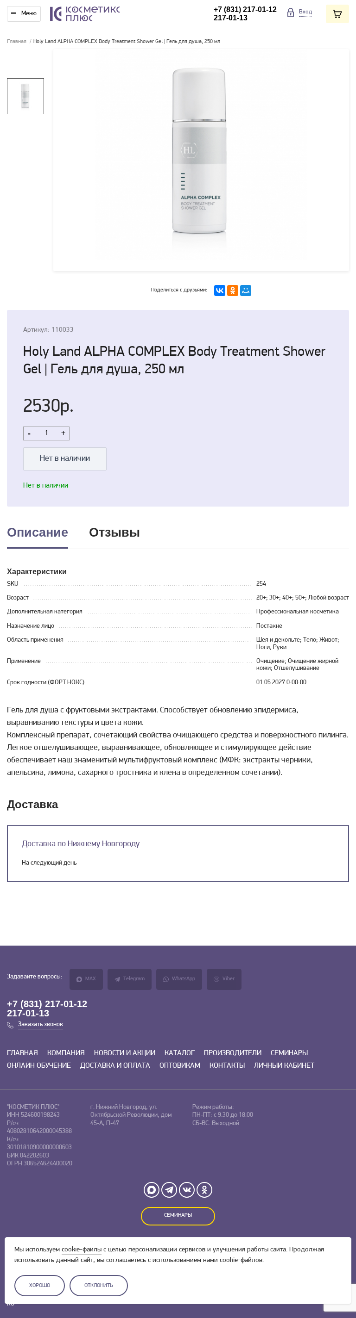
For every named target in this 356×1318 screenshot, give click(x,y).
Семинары (289, 1053)
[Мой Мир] (245, 290)
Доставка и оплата (115, 1066)
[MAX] (151, 1190)
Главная (16, 41)
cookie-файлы (82, 1249)
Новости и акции (124, 1053)
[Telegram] (169, 1190)
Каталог (180, 1053)
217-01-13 (231, 18)
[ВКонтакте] (219, 290)
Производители (232, 1053)
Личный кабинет (284, 1066)
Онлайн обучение (39, 1066)
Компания (66, 1053)
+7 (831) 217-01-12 (245, 9)
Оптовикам (179, 1066)
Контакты (227, 1066)
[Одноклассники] (232, 290)
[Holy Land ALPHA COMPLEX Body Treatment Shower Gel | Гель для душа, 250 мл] (201, 160)
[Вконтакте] (187, 1190)
